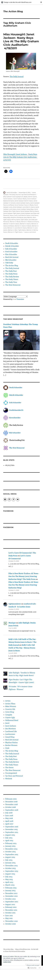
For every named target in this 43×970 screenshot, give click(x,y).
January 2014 (10, 863)
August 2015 (10, 835)
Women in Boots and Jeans (30, 221)
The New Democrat (12, 285)
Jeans (11, 215)
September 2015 (11, 832)
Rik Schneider (10, 260)
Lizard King (9, 737)
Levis (15, 215)
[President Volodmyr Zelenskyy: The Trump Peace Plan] (21, 340)
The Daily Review (12, 277)
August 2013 (10, 874)
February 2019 (11, 799)
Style (7, 748)
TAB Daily (9, 263)
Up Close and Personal (28, 194)
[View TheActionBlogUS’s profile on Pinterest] (13, 499)
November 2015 (11, 829)
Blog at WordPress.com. (22, 949)
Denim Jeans (32, 196)
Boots (25, 196)
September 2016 (11, 827)
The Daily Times (11, 279)
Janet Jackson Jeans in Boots (24, 205)
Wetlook (8, 779)
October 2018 (10, 807)
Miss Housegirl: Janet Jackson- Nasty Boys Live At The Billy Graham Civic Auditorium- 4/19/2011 (21, 41)
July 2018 (8, 813)
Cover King (9, 712)
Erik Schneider (11, 249)
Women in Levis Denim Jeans (17, 228)
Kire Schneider (11, 254)
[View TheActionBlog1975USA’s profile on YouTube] (17, 499)
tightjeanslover (14, 604)
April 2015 (9, 841)
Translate (20, 299)
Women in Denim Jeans (11, 224)
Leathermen (10, 734)
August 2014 (10, 857)
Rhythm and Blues (17, 217)
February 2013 (10, 888)
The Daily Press (11, 274)
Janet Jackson (8, 199)
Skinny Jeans (15, 219)
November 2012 (11, 896)
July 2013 (8, 877)
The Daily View (11, 282)
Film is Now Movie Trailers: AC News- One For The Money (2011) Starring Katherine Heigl (23, 585)
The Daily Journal (16, 76)
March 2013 (9, 885)
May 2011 (8, 918)
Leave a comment (30, 232)
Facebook (8, 511)
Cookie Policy (7, 962)
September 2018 (11, 810)
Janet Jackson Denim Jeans (24, 201)
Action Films (10, 704)
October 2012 (10, 899)
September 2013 (11, 871)
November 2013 (11, 866)
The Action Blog (13, 11)
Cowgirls (8, 715)
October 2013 (10, 868)
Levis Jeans (34, 215)
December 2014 (11, 849)
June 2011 (9, 916)
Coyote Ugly (10, 717)
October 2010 (10, 924)
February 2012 (10, 907)
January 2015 (10, 846)
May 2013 (9, 879)
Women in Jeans (25, 224)
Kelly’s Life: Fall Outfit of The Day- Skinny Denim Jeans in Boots (21, 648)
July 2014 (8, 860)
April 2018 (9, 821)
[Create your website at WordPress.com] (21, 2)
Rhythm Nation (11, 742)
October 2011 (10, 913)
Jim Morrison (10, 729)
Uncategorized (11, 773)
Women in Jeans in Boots (23, 226)
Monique (12, 623)
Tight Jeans (24, 219)
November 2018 (11, 804)
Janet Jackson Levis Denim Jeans (24, 207)
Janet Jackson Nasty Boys (25, 209)
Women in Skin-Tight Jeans (17, 230)
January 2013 (10, 891)
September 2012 (11, 902)
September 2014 (11, 854)
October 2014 (10, 852)
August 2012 (10, 904)
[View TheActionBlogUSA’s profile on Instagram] (9, 499)
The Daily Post (11, 271)
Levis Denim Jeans (24, 215)
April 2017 (9, 824)
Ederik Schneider (12, 246)
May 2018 (9, 818)
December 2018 (11, 802)
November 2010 (11, 921)
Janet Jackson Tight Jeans (11, 213)
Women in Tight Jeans (15, 232)
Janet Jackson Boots (19, 199)
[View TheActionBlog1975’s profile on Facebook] (5, 499)
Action (7, 701)
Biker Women (10, 706)
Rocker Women (11, 745)
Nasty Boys (6, 217)
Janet (7, 723)
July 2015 (8, 838)
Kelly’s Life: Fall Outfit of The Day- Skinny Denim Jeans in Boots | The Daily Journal (22, 642)
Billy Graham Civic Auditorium (13, 196)
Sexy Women (28, 217)
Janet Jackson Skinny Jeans (29, 211)
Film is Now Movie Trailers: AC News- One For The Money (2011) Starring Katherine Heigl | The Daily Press (23, 576)
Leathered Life (11, 731)
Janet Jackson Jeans (23, 203)
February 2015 (10, 843)
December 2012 (11, 893)
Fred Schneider (11, 252)
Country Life (10, 709)
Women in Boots (15, 221)
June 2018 (9, 816)
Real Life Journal (11, 257)
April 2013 (9, 882)
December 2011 (11, 910)
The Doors (9, 767)
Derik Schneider (11, 192)
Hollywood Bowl (11, 720)
